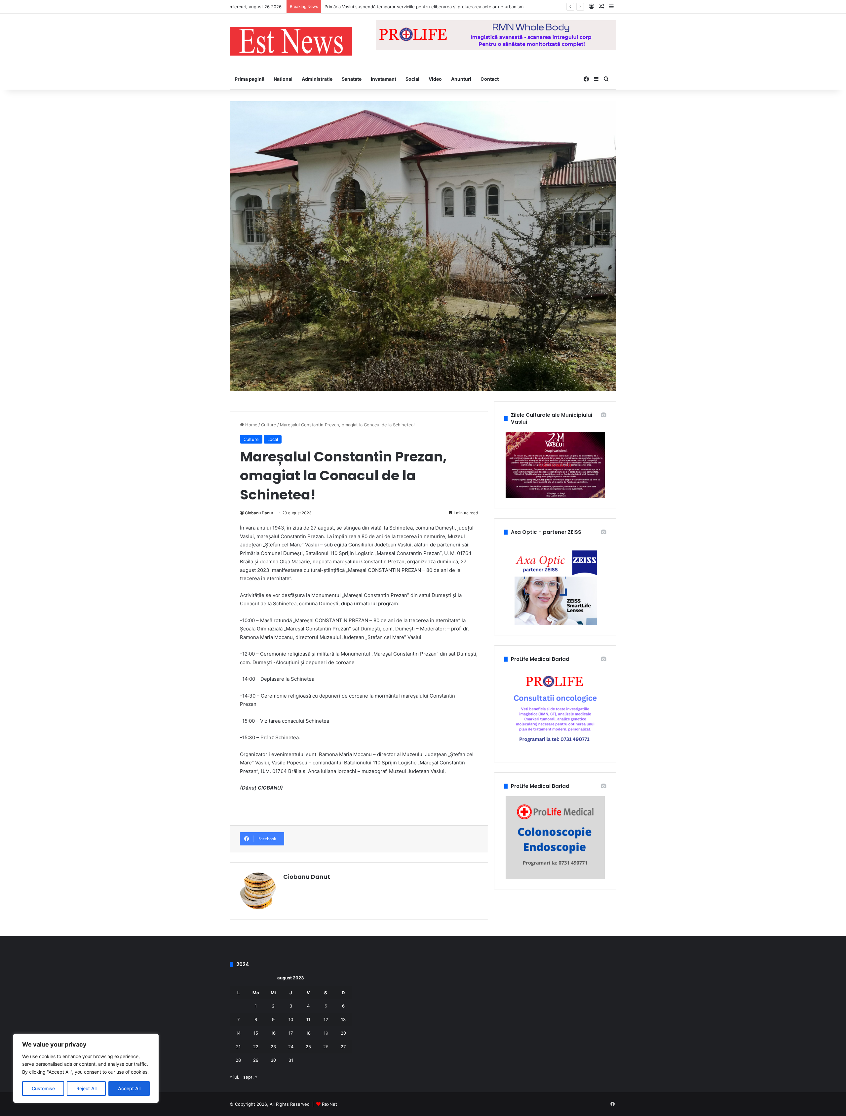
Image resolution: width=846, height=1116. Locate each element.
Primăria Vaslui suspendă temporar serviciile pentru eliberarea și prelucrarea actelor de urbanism (424, 6)
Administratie (317, 79)
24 (290, 1046)
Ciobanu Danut (259, 512)
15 (255, 1033)
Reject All (86, 1088)
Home (250, 424)
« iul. (234, 1077)
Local (272, 439)
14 (238, 1033)
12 (326, 1019)
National (283, 79)
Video (435, 79)
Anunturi (461, 79)
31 (290, 1060)
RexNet (329, 1104)
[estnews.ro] (291, 41)
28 (238, 1060)
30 (273, 1060)
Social (412, 79)
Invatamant (383, 79)
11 (308, 1019)
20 (343, 1033)
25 (308, 1046)
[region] (86, 1068)
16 (273, 1033)
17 (290, 1033)
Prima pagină (249, 79)
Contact (490, 79)
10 (290, 1019)
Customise (43, 1088)
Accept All (129, 1088)
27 (343, 1046)
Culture (268, 424)
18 (308, 1033)
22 (255, 1046)
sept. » (250, 1077)
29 (255, 1060)
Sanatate (352, 79)
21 (238, 1046)
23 (273, 1046)
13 (343, 1019)
